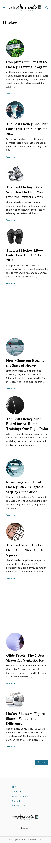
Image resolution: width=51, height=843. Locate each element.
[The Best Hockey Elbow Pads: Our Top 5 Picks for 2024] (15, 237)
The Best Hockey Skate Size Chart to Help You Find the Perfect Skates (24, 191)
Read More (10, 94)
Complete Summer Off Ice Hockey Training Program (27, 64)
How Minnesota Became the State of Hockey (25, 363)
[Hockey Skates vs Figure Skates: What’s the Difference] (15, 700)
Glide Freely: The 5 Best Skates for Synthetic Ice (25, 657)
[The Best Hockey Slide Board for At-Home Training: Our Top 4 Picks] (15, 405)
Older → (41, 762)
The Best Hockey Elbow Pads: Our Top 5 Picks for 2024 (26, 255)
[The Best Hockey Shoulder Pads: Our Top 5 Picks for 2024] (15, 110)
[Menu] (4, 8)
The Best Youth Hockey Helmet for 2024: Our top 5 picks (26, 549)
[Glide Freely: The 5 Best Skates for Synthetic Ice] (15, 642)
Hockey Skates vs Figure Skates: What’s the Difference (25, 718)
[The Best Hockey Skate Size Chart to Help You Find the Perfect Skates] (15, 173)
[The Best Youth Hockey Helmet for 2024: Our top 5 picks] (15, 532)
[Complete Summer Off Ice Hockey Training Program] (15, 48)
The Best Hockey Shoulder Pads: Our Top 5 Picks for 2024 (27, 128)
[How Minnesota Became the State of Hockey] (15, 347)
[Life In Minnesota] (25, 8)
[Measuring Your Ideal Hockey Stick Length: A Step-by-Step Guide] (15, 468)
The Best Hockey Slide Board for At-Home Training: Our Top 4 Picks (27, 423)
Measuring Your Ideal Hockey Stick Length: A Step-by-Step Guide (25, 486)
